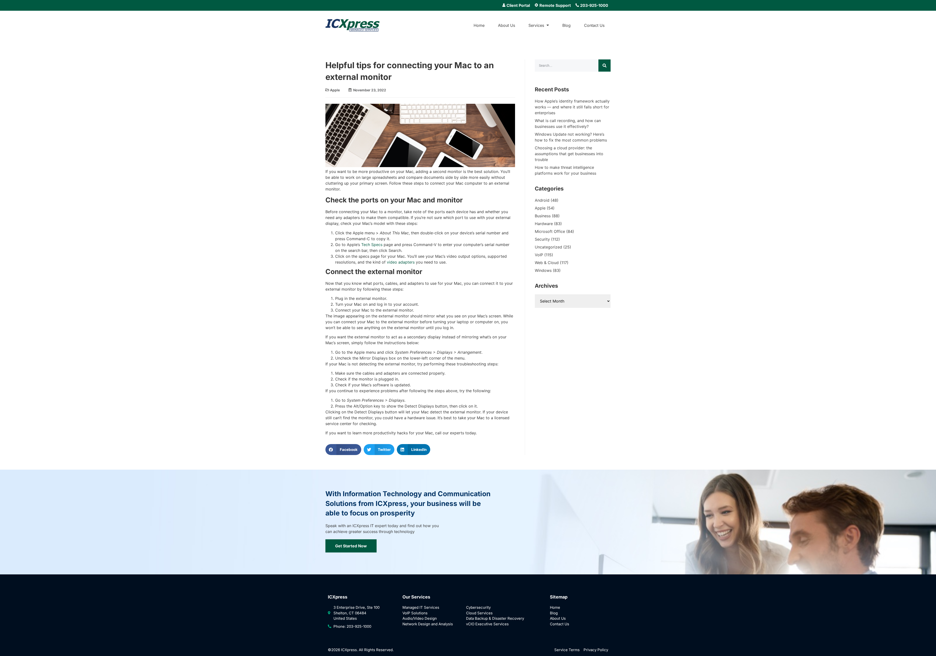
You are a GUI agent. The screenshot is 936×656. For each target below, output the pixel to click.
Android (542, 200)
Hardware (544, 223)
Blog (566, 25)
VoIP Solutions (415, 613)
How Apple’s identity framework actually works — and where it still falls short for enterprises (572, 107)
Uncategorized (548, 247)
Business (543, 215)
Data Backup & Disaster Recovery (495, 618)
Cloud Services (479, 613)
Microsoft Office (550, 231)
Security (542, 239)
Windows (543, 270)
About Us (506, 25)
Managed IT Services (420, 607)
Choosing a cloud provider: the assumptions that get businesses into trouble (569, 153)
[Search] (604, 65)
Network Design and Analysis (427, 624)
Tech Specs (371, 244)
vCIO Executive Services (487, 624)
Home (479, 25)
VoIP (539, 254)
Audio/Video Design (419, 618)
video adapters (401, 262)
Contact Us (594, 25)
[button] (343, 449)
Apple (335, 90)
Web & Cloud (547, 262)
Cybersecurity (478, 607)
